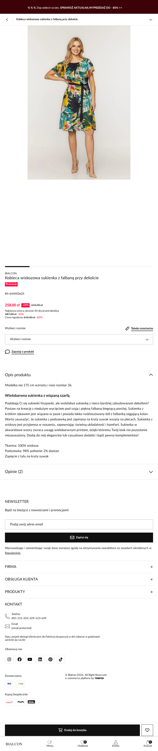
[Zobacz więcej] (151, 19)
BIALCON (11, 273)
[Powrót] (7, 19)
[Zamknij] (150, 7)
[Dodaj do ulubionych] (147, 730)
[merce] (99, 678)
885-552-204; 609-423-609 (29, 618)
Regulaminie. (13, 553)
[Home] (14, 744)
